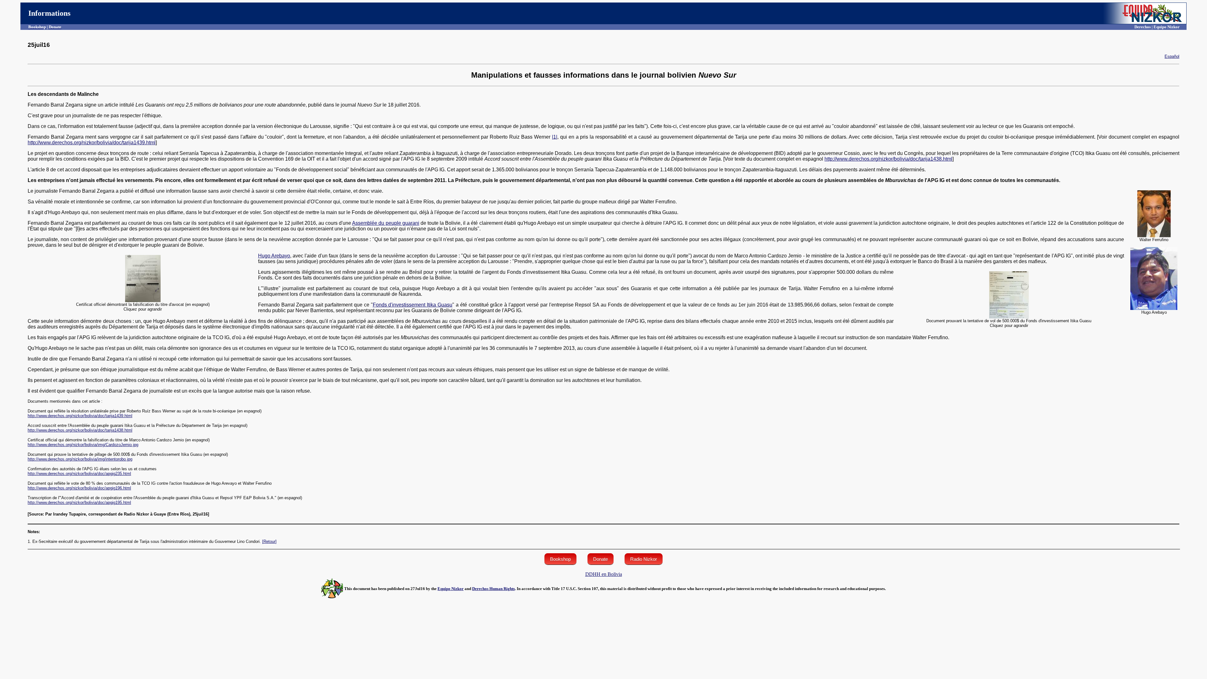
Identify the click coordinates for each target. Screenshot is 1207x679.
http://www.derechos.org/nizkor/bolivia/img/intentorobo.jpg (80, 459)
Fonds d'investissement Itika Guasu (412, 304)
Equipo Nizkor (451, 588)
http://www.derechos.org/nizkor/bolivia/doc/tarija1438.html (888, 159)
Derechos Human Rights (493, 588)
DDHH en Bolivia (603, 574)
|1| (554, 137)
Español (1172, 56)
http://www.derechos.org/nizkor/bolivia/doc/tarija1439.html (92, 142)
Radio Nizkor (643, 559)
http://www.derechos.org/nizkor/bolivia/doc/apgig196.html (79, 488)
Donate (600, 559)
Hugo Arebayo (274, 255)
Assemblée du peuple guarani (385, 223)
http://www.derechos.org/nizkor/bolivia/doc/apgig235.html (79, 473)
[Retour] (269, 541)
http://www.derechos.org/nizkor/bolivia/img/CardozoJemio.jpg (83, 444)
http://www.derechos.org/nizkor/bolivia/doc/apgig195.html (79, 502)
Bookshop (560, 559)
